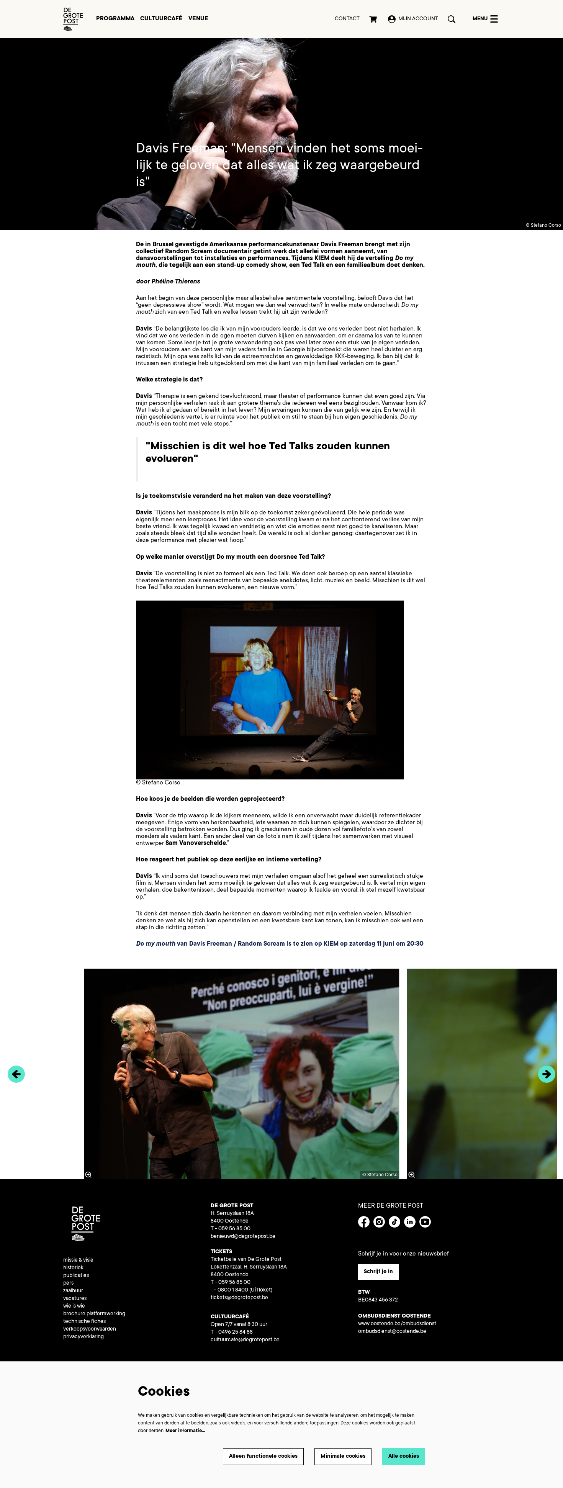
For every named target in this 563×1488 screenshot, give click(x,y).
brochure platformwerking (94, 1314)
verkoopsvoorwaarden (89, 1329)
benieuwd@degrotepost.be (243, 1237)
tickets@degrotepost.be (239, 1298)
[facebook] (364, 1222)
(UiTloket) (260, 1290)
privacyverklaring (83, 1337)
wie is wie (74, 1306)
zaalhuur (73, 1291)
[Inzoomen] (411, 1174)
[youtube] (425, 1222)
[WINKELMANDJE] (373, 19)
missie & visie (78, 1260)
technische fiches (84, 1322)
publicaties (76, 1276)
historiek (73, 1268)
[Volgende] (546, 1074)
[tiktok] (394, 1222)
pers (68, 1283)
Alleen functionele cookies (263, 1457)
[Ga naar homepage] (73, 19)
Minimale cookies (343, 1457)
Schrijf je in (378, 1272)
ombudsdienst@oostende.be (392, 1332)
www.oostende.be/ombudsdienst (397, 1324)
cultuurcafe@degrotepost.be (245, 1340)
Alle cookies (403, 1457)
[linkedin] (410, 1222)
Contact (347, 19)
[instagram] (379, 1222)
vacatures (75, 1299)
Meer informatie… (185, 1431)
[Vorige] (16, 1074)
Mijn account (418, 19)
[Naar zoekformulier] (451, 19)
